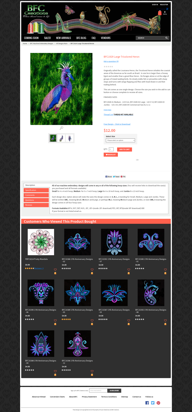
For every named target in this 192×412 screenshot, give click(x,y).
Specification (30, 190)
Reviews (28, 205)
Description (30, 185)
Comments (30, 195)
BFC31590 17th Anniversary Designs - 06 (40, 311)
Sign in (155, 5)
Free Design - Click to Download (117, 124)
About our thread (39, 397)
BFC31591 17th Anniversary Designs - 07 (114, 260)
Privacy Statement (89, 397)
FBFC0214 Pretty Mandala (36, 259)
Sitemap (124, 397)
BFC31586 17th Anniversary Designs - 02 (77, 260)
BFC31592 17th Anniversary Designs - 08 (150, 311)
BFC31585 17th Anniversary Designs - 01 (150, 260)
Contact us (136, 397)
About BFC (73, 397)
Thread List (108, 114)
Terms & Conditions (109, 397)
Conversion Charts (57, 397)
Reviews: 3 (38, 268)
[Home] (40, 11)
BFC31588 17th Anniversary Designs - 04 (40, 362)
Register (164, 5)
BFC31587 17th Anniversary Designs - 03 (114, 311)
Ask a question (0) (111, 61)
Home (25, 44)
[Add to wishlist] (55, 269)
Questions (29, 200)
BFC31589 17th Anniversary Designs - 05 (77, 311)
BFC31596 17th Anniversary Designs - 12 (77, 362)
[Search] (166, 38)
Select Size (110, 136)
